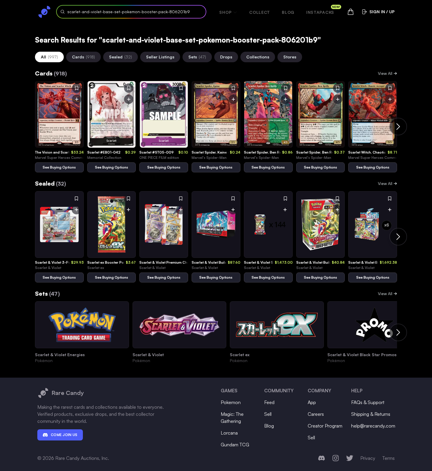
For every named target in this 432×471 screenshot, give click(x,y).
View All (385, 73)
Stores (289, 56)
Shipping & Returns (370, 414)
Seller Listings (160, 56)
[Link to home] (44, 12)
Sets (197, 56)
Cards (83, 56)
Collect (259, 12)
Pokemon (231, 402)
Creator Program (325, 426)
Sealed (120, 56)
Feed (269, 402)
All (49, 56)
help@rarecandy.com (373, 426)
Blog (288, 12)
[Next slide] (398, 126)
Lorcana (229, 433)
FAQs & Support (367, 402)
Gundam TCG (235, 445)
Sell (268, 414)
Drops (226, 56)
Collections (257, 56)
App (312, 402)
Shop (225, 12)
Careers (316, 414)
